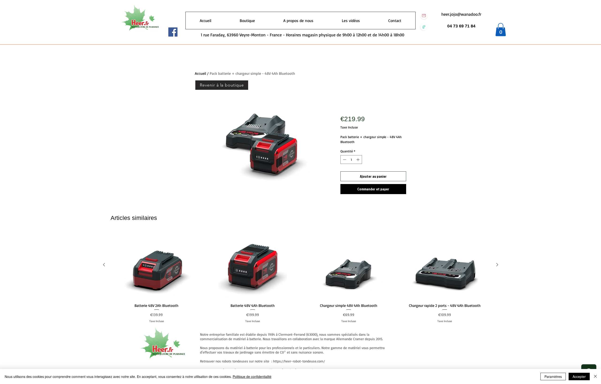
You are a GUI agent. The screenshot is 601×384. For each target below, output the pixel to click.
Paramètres (553, 376)
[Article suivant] (497, 264)
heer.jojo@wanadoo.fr (461, 14)
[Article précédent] (104, 264)
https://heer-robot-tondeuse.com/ (299, 361)
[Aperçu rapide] (156, 265)
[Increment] (358, 159)
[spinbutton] (351, 159)
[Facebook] (172, 32)
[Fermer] (595, 376)
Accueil (200, 73)
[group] (300, 277)
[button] (500, 29)
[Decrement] (344, 159)
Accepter (579, 376)
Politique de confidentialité (252, 376)
